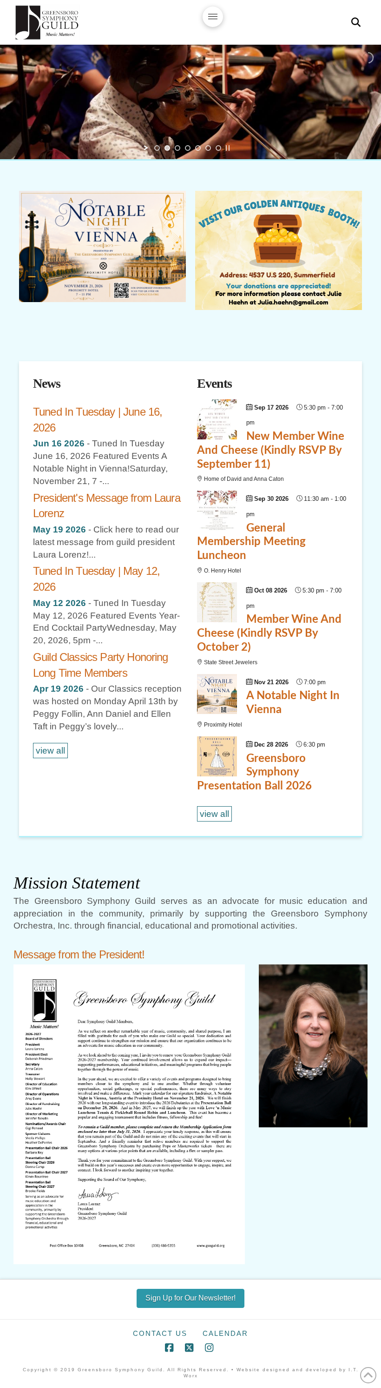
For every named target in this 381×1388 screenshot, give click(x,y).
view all (50, 750)
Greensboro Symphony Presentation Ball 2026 (254, 772)
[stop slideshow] (228, 148)
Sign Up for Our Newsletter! (190, 1298)
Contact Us (160, 1333)
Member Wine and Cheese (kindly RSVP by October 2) (269, 633)
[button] (213, 17)
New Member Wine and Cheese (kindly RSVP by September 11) (270, 450)
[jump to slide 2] (167, 148)
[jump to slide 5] (198, 148)
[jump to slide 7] (218, 148)
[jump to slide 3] (177, 148)
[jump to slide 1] (157, 148)
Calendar (225, 1333)
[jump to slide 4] (187, 148)
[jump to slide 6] (208, 148)
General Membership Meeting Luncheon (251, 542)
